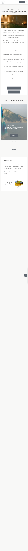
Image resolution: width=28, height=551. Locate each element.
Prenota (22, 1)
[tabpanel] (14, 121)
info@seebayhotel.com (18, 176)
